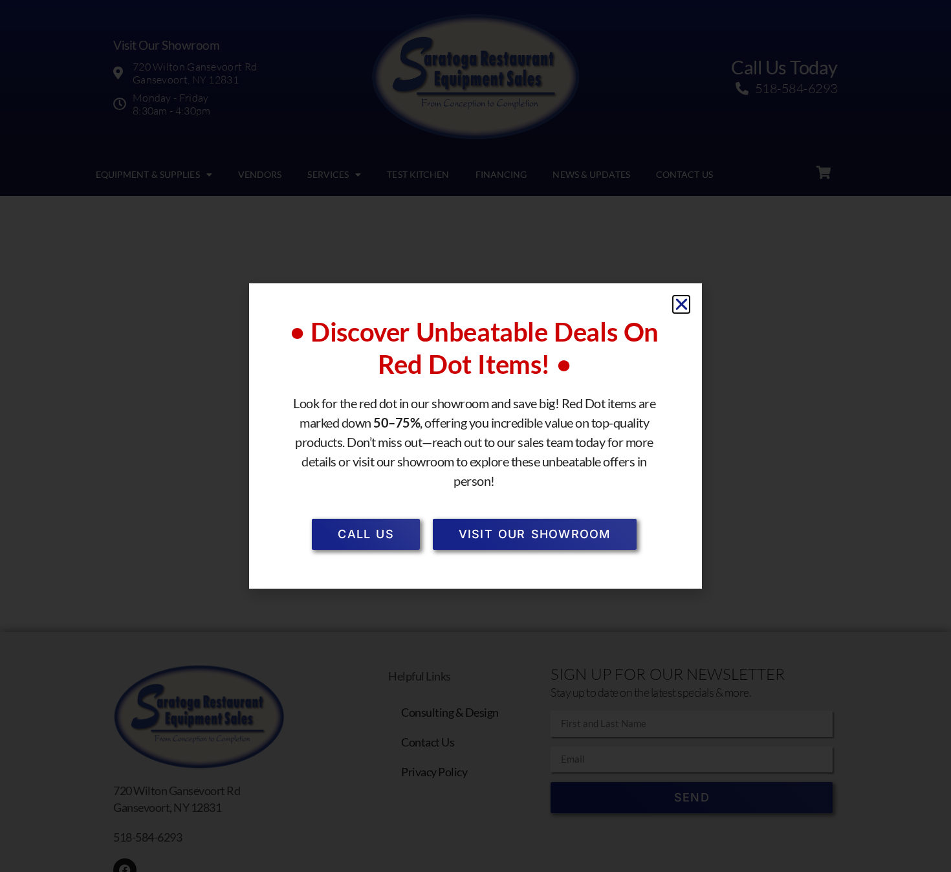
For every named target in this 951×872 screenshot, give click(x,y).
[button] (681, 304)
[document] (475, 436)
